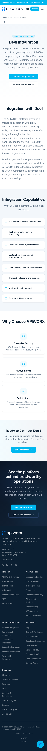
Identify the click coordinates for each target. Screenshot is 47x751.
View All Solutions (33, 615)
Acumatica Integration (11, 647)
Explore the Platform (22, 515)
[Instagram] (16, 565)
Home (4, 17)
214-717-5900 (8, 560)
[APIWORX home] (11, 9)
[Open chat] (40, 744)
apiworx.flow (7, 581)
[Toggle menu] (42, 8)
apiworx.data (7, 586)
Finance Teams (32, 581)
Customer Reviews (10, 679)
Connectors (14, 17)
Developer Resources (35, 641)
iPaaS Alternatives (33, 659)
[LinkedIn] (7, 565)
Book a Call (7, 714)
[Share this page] (4, 22)
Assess (35, 9)
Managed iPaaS (32, 650)
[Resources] (27, 9)
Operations (30, 590)
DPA (31, 733)
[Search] (22, 9)
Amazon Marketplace (11, 652)
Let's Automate (22, 450)
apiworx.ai (6, 590)
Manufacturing (32, 607)
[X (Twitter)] (3, 565)
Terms (17, 733)
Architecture (7, 603)
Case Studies (31, 645)
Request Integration (22, 76)
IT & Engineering (33, 586)
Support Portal (32, 663)
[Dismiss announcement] (43, 2)
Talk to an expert (9, 709)
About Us (6, 675)
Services (6, 684)
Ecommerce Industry (34, 595)
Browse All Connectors (23, 84)
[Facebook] (11, 565)
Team (4, 688)
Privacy (24, 733)
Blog (28, 627)
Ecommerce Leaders (34, 577)
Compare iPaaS (32, 654)
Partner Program (9, 700)
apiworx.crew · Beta (10, 595)
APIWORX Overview (10, 577)
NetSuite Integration (10, 627)
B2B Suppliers (32, 611)
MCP (4, 599)
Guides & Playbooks (34, 632)
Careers (5, 705)
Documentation (32, 636)
